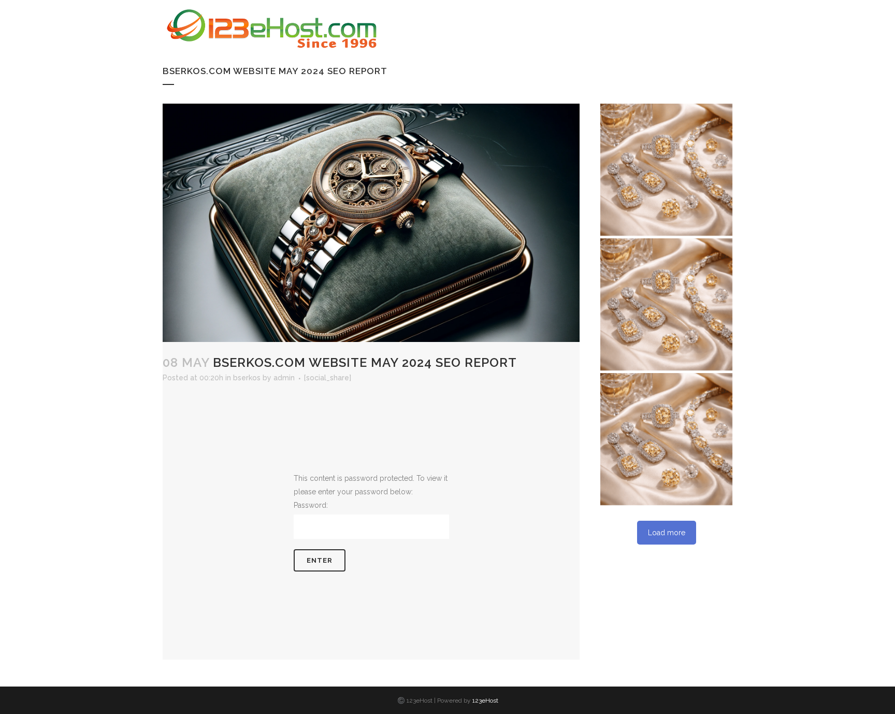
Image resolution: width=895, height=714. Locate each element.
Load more (666, 533)
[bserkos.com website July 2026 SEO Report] (666, 304)
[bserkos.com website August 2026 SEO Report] (666, 170)
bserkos (247, 378)
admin (284, 378)
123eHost (485, 700)
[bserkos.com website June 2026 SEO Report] (666, 439)
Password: (311, 505)
